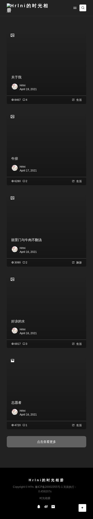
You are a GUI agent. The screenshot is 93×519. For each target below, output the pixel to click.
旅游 (79, 262)
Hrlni (23, 85)
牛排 (14, 158)
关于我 (16, 77)
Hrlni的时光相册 (47, 480)
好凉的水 (18, 321)
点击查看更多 (46, 442)
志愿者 (16, 402)
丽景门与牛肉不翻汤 (26, 240)
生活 (79, 100)
